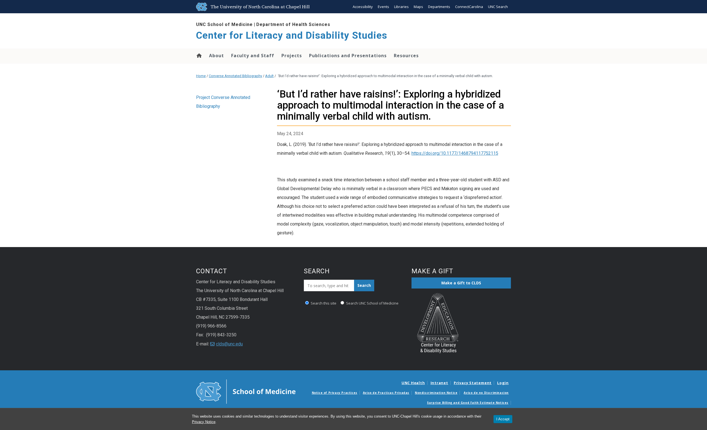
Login (503, 382)
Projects (291, 56)
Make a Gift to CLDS (461, 282)
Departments (439, 6)
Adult (269, 76)
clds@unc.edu (229, 344)
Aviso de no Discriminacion (486, 393)
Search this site (323, 303)
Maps (418, 6)
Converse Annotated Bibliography (235, 76)
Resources (406, 56)
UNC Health (413, 382)
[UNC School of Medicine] (246, 391)
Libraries (401, 6)
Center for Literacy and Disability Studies (291, 35)
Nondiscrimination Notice (436, 393)
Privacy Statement (473, 382)
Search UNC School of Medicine (372, 303)
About (216, 56)
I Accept (503, 419)
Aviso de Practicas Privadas (386, 393)
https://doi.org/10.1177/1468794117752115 (454, 153)
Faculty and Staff (252, 56)
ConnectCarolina (469, 6)
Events (383, 6)
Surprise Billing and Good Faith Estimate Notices (467, 403)
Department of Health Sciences (293, 24)
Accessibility (363, 6)
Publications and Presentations (348, 56)
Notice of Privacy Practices (334, 393)
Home (198, 55)
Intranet (439, 382)
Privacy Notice (203, 422)
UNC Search (498, 6)
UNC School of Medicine (224, 24)
